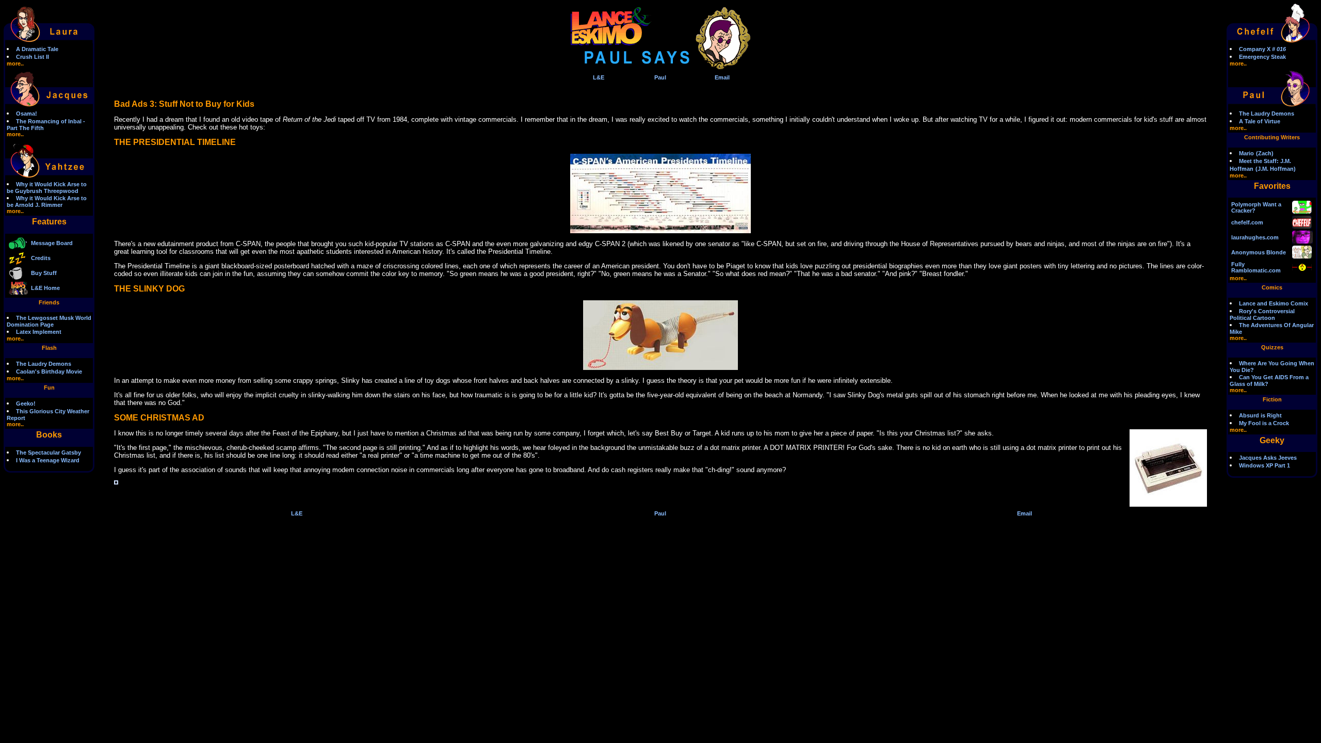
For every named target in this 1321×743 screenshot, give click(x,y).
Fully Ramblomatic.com (1256, 267)
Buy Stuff (44, 273)
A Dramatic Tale (37, 49)
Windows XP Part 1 (1264, 465)
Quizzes (1272, 347)
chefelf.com (1247, 222)
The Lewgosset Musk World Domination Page (49, 321)
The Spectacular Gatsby (48, 452)
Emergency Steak (1262, 57)
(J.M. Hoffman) (1275, 169)
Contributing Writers (1272, 137)
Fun (49, 387)
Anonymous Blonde (1258, 252)
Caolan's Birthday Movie (49, 371)
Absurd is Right (1260, 415)
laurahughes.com (1255, 237)
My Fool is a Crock (1264, 423)
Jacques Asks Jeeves (1268, 458)
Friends (49, 302)
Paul (660, 77)
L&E (598, 77)
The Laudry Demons (43, 364)
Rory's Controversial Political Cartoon (1262, 314)
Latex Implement (38, 332)
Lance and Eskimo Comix (1273, 303)
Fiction (1272, 399)
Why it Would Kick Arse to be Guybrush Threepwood (47, 187)
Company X (1262, 49)
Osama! (26, 113)
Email (722, 77)
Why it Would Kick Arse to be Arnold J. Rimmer (47, 201)
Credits (41, 258)
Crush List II (32, 57)
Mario (1246, 153)
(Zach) (1265, 153)
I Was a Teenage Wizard (47, 460)
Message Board (52, 243)
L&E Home (45, 288)
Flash (49, 348)
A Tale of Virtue (1259, 121)
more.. (15, 63)
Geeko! (26, 403)
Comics (1272, 287)
